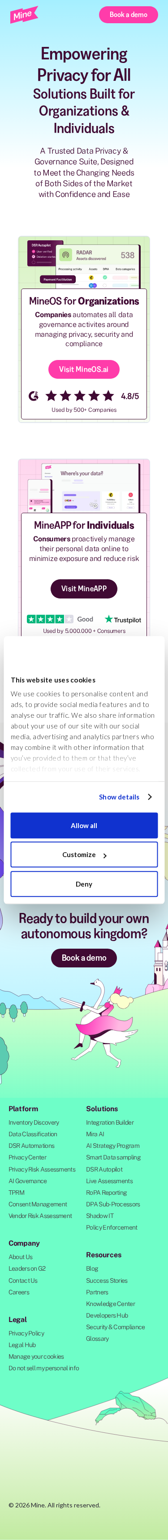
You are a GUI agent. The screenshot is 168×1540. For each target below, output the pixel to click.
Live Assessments (109, 1180)
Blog (92, 1268)
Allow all (84, 825)
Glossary (97, 1338)
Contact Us (23, 1280)
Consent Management (38, 1204)
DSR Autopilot (104, 1169)
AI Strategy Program (112, 1145)
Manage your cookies (36, 1356)
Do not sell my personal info (44, 1368)
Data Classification (33, 1134)
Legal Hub (22, 1344)
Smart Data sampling (113, 1157)
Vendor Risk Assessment (40, 1215)
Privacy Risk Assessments (42, 1169)
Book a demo (128, 14)
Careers (19, 1292)
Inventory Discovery (34, 1122)
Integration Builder (110, 1122)
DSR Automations (32, 1145)
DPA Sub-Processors (113, 1204)
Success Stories (107, 1280)
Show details (119, 797)
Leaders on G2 (27, 1268)
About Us (20, 1256)
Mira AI (95, 1134)
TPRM (16, 1192)
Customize (79, 854)
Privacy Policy (26, 1333)
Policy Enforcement (111, 1227)
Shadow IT (99, 1215)
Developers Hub (107, 1315)
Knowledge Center (110, 1303)
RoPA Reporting (106, 1192)
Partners (97, 1292)
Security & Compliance (115, 1327)
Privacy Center (27, 1157)
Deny (84, 884)
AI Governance (28, 1180)
